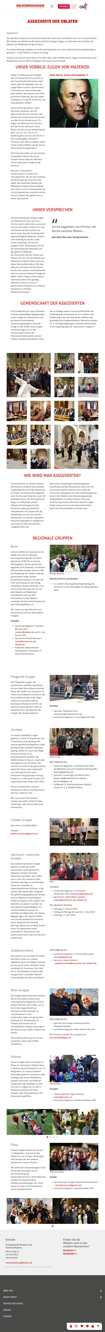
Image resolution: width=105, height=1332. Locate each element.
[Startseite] (30, 6)
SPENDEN (63, 6)
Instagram (68, 1253)
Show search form (51, 6)
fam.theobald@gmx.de (60, 1037)
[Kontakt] (71, 1326)
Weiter (91, 1122)
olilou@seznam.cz (62, 1097)
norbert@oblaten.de (24, 632)
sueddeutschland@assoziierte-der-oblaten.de (75, 963)
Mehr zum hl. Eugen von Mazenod (67, 75)
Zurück (13, 1122)
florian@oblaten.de (63, 957)
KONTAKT (7, 1316)
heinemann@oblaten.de (81, 894)
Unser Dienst (10, 1297)
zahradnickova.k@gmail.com (68, 1185)
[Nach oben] (98, 1326)
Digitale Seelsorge (13, 1303)
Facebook (68, 1250)
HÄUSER (7, 1310)
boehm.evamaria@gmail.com (24, 833)
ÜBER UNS (8, 1290)
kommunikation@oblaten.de (19, 1263)
